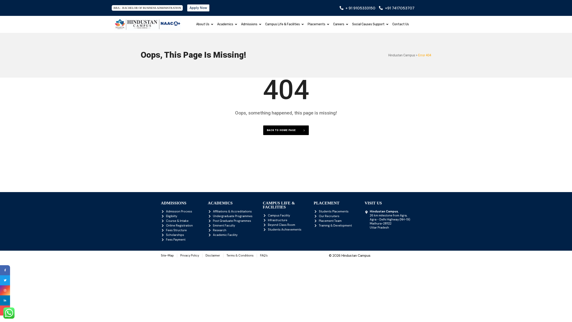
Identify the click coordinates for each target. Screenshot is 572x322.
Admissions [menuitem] (249, 24)
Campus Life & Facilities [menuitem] (282, 24)
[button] (212, 24)
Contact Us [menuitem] (400, 24)
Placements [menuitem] (316, 24)
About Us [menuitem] (202, 24)
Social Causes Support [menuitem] (368, 24)
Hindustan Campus (401, 55)
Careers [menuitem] (338, 24)
